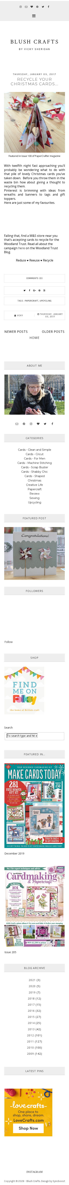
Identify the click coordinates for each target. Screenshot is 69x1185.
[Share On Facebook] (29, 291)
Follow (8, 642)
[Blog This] (44, 291)
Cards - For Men (34, 458)
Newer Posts (16, 332)
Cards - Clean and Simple (34, 449)
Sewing (34, 498)
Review (34, 493)
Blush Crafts (33, 1181)
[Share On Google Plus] (34, 291)
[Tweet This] (24, 291)
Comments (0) (34, 278)
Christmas (34, 480)
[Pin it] (39, 291)
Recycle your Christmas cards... (34, 81)
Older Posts (53, 332)
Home (34, 338)
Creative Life (34, 485)
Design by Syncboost (53, 1181)
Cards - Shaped (35, 476)
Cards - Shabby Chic (34, 471)
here (21, 248)
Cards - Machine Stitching (34, 463)
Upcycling (46, 301)
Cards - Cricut (35, 454)
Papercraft (31, 301)
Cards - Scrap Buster (34, 467)
